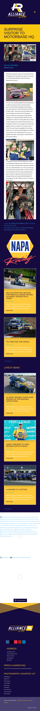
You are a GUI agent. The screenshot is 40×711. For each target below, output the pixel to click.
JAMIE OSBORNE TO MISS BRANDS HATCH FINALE (17, 445)
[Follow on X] (11, 642)
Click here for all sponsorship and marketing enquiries (18, 668)
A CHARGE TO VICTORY (16, 489)
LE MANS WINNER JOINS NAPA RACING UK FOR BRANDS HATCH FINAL (19, 399)
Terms (34, 708)
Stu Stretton (7, 694)
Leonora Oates (7, 691)
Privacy (29, 708)
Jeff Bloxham (7, 677)
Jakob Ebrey (7, 683)
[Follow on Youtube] (19, 642)
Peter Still (6, 679)
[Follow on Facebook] (7, 642)
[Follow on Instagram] (15, 642)
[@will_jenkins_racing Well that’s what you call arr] (20, 536)
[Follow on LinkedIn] (24, 642)
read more (9, 310)
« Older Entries (7, 361)
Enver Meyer (7, 681)
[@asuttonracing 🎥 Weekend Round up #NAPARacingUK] (20, 577)
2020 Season (9, 67)
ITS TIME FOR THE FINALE (17, 342)
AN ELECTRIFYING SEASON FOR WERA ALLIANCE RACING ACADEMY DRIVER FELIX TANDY (19, 295)
